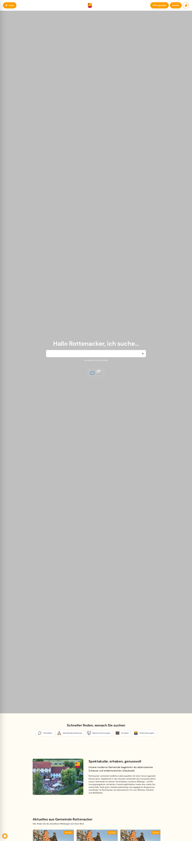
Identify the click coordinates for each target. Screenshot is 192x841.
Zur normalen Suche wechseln (96, 360)
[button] (9, 5)
